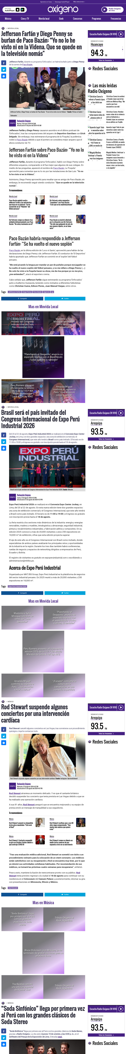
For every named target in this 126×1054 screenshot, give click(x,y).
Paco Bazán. (27, 64)
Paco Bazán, (15, 250)
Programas (96, 18)
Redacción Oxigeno (24, 120)
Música (8, 18)
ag (52, 292)
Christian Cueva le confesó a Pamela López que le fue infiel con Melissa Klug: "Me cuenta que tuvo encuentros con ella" (115, 101)
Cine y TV (25, 18)
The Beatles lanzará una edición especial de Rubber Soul (22, 987)
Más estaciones (78, 2)
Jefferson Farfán (14, 292)
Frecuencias (116, 18)
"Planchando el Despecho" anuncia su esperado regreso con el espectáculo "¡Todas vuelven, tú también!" (43, 357)
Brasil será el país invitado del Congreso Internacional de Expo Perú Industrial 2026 (22, 323)
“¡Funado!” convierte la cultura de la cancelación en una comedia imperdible (64, 685)
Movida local (44, 18)
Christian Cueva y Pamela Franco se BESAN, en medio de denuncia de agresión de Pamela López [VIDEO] (115, 143)
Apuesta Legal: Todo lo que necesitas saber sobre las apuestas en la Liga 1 (115, 130)
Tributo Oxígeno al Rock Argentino (64, 919)
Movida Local (13, 28)
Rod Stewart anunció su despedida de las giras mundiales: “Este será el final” (21, 825)
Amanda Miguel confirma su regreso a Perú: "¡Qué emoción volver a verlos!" (64, 390)
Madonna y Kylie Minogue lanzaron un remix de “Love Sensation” (64, 323)
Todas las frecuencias (105, 60)
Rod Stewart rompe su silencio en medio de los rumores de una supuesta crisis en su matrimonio (61, 842)
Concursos (77, 18)
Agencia (46, 292)
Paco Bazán (22, 139)
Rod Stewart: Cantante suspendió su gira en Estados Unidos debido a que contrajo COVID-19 (21, 842)
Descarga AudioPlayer (62, 2)
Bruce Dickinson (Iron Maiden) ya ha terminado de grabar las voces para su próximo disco (43, 953)
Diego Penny (27, 292)
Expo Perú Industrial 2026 (17, 586)
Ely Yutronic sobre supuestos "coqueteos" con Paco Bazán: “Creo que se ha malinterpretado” (61, 202)
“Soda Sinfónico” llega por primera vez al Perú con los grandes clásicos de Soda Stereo (22, 919)
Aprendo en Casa (46, 2)
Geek (61, 18)
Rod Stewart (13, 888)
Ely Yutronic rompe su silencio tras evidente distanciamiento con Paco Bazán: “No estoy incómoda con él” (21, 222)
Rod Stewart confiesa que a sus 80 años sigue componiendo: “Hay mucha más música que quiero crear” (61, 826)
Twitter (66, 298)
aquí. (60, 1037)
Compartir (23, 298)
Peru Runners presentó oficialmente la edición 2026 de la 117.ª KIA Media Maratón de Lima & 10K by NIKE (22, 391)
